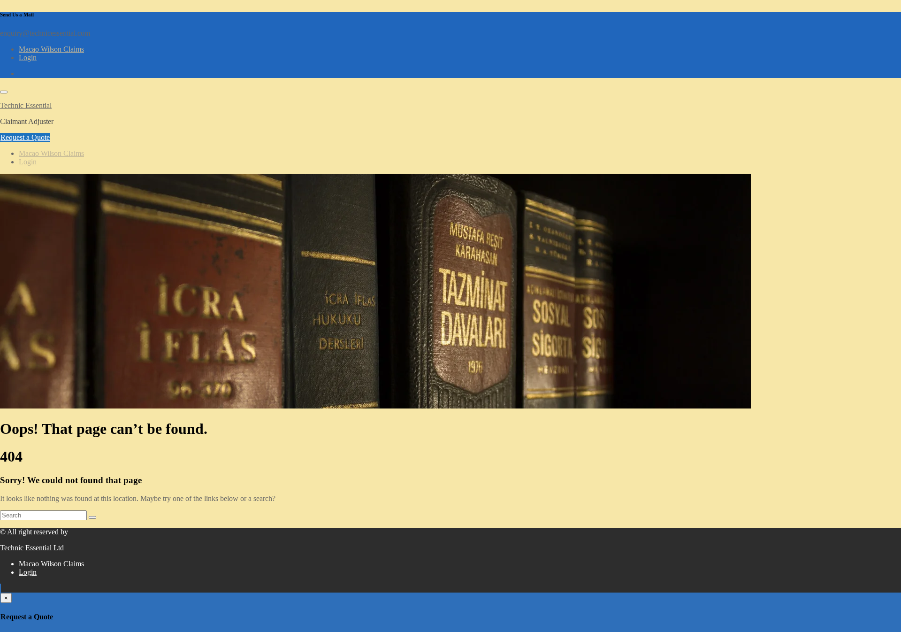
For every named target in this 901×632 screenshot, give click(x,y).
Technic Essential (26, 105)
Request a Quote (25, 137)
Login (28, 58)
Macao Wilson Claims (51, 49)
